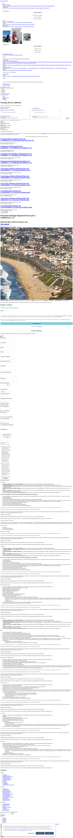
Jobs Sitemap (5, 798)
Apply (4, 815)
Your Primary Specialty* (5, 372)
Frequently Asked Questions (5, 107)
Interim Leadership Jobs (7, 791)
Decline (49, 833)
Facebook (4, 818)
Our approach (13, 76)
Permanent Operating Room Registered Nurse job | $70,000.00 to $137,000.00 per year (16, 161)
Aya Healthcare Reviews (7, 778)
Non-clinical (32, 65)
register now (45, 133)
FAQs (54, 5)
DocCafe (27, 63)
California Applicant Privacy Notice (60, 315)
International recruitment (53, 65)
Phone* (2, 351)
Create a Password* (4, 393)
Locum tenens (23, 65)
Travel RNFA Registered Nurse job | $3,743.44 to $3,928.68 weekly (15, 191)
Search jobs (14, 5)
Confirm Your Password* (6, 398)
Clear (17, 117)
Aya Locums (5, 782)
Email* (2, 310)
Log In (1, 335)
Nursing (8, 4)
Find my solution (23, 70)
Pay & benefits (19, 5)
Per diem (4, 23)
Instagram (4, 819)
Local (4, 20)
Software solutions (13, 60)
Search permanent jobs (18, 26)
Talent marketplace (12, 70)
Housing (39, 5)
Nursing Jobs (5, 788)
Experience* (3, 378)
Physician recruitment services (61, 68)
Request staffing (6, 74)
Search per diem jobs (16, 24)
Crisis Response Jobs (6, 794)
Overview (10, 5)
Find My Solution (6, 809)
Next (7, 211)
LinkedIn (4, 820)
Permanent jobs (5, 25)
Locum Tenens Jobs (6, 790)
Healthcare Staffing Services (8, 776)
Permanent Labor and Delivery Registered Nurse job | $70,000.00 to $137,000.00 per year (16, 154)
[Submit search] (12, 814)
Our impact (19, 76)
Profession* (3, 365)
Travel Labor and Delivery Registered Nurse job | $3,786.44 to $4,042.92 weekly (15, 169)
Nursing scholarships (48, 5)
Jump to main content (4, 0)
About (4, 75)
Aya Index (5, 808)
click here (53, 507)
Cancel (7, 94)
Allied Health (5, 7)
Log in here (5, 478)
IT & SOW (28, 65)
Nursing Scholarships (6, 779)
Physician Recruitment (7, 807)
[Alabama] (5, 391)
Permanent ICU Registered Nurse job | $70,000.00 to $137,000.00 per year (16, 147)
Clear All (4, 86)
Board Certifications (4, 382)
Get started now (36, 323)
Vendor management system (33, 68)
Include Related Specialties (5, 116)
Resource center (29, 70)
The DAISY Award (6, 777)
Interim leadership (38, 65)
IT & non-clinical (17, 22)
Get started (4, 224)
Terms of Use (70, 315)
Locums (4, 53)
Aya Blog (4, 780)
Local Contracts (10, 21)
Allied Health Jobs (6, 789)
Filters (1, 121)
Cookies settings (31, 833)
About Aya (9, 76)
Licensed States (3, 389)
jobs (8, 123)
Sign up (8, 83)
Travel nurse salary (25, 5)
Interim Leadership (9, 53)
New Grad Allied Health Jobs (8, 797)
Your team (43, 5)
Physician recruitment (6, 67)
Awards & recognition (36, 76)
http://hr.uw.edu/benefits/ (37, 667)
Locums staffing (42, 68)
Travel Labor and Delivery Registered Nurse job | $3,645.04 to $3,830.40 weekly (14, 199)
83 (5, 211)
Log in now (40, 326)
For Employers (5, 59)
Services (4, 64)
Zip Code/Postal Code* (5, 361)
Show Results (2, 94)
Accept (40, 833)
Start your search (26, 58)
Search (67, 118)
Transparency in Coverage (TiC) (8, 784)
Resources (4, 69)
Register (33, 24)
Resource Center (6, 810)
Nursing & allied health (16, 65)
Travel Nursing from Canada (8, 793)
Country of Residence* (5, 356)
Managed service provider (63, 65)
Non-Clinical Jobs (6, 792)
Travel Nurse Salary (6, 799)
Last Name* (3, 342)
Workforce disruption (45, 65)
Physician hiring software (22, 68)
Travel (4, 3)
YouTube (4, 821)
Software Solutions (6, 804)
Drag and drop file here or (7, 436)
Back (4, 4)
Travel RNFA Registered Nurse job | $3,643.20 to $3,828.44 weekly (16, 206)
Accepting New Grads (6, 93)
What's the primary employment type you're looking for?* (4, 405)
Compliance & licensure (33, 5)
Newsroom (29, 76)
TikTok (4, 822)
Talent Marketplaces (6, 805)
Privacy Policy (23, 830)
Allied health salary (27, 8)
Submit (7, 480)
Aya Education (5, 783)
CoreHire (11, 63)
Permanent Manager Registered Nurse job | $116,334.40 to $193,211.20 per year (17, 139)
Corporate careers (24, 76)
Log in (1, 815)
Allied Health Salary (6, 800)
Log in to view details (65, 300)
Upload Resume (3, 429)
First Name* (3, 337)
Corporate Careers (6, 775)
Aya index (17, 70)
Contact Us (5, 774)
